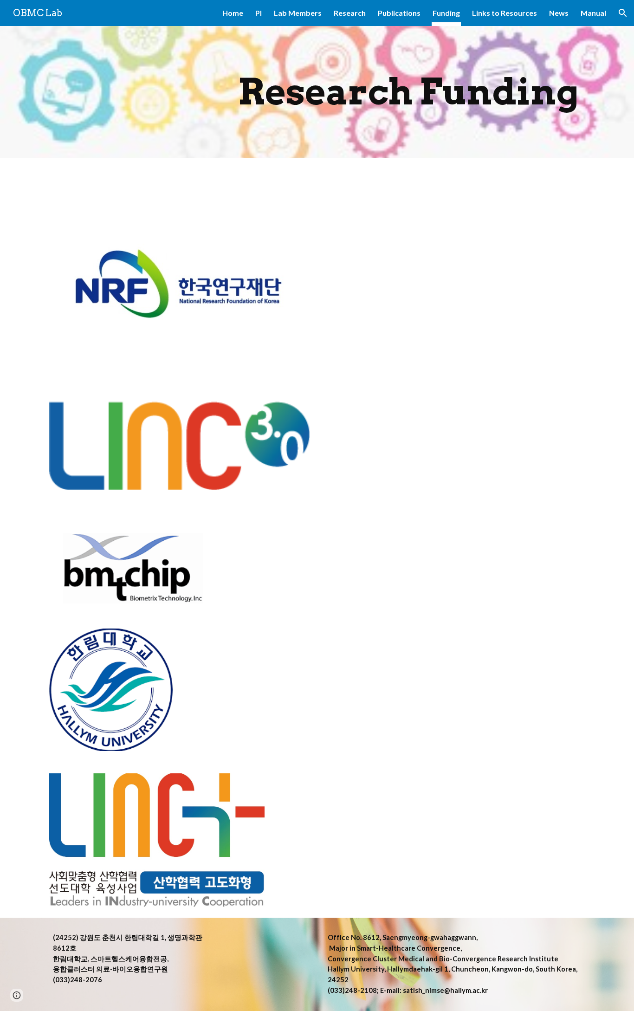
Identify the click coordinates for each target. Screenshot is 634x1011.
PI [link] (258, 12)
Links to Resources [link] (504, 12)
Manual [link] (593, 12)
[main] (408, 92)
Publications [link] (399, 12)
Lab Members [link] (298, 12)
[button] (623, 13)
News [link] (559, 12)
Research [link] (350, 12)
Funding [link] (446, 12)
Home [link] (232, 12)
